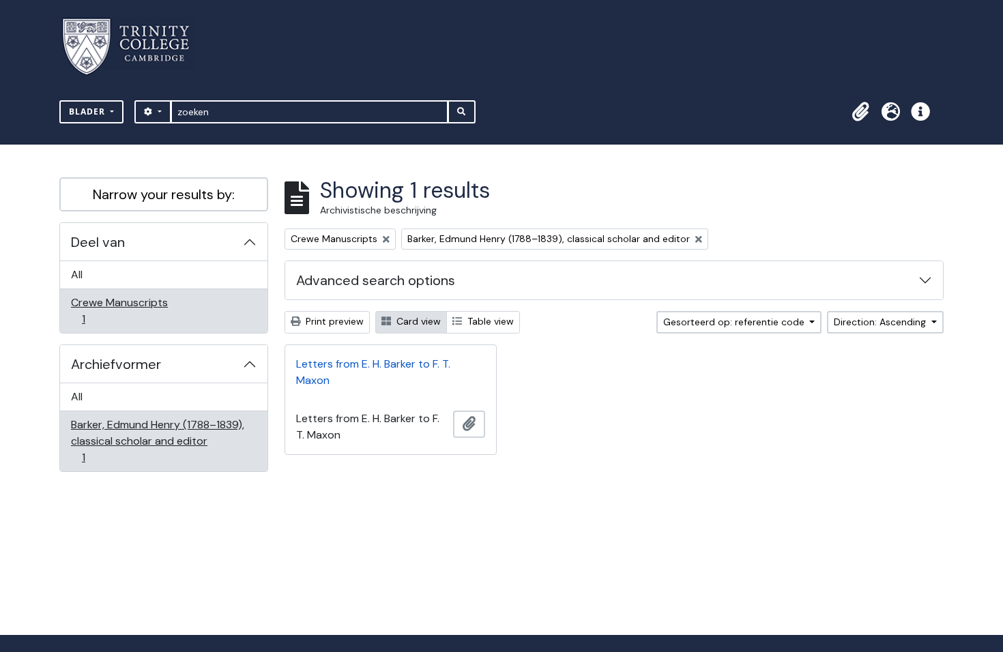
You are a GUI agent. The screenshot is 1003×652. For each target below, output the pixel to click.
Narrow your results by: (164, 194)
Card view (417, 321)
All (77, 274)
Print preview (333, 321)
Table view (489, 321)
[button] (860, 112)
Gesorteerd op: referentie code (735, 322)
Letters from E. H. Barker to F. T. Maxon (373, 372)
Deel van (98, 242)
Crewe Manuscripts (119, 310)
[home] (134, 46)
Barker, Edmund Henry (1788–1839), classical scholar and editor (157, 440)
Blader (88, 111)
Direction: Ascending (881, 322)
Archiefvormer (116, 364)
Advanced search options (375, 280)
